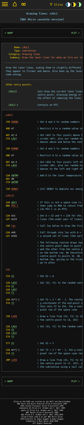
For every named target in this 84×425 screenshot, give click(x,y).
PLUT (74, 33)
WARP (10, 33)
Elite (56, 4)
